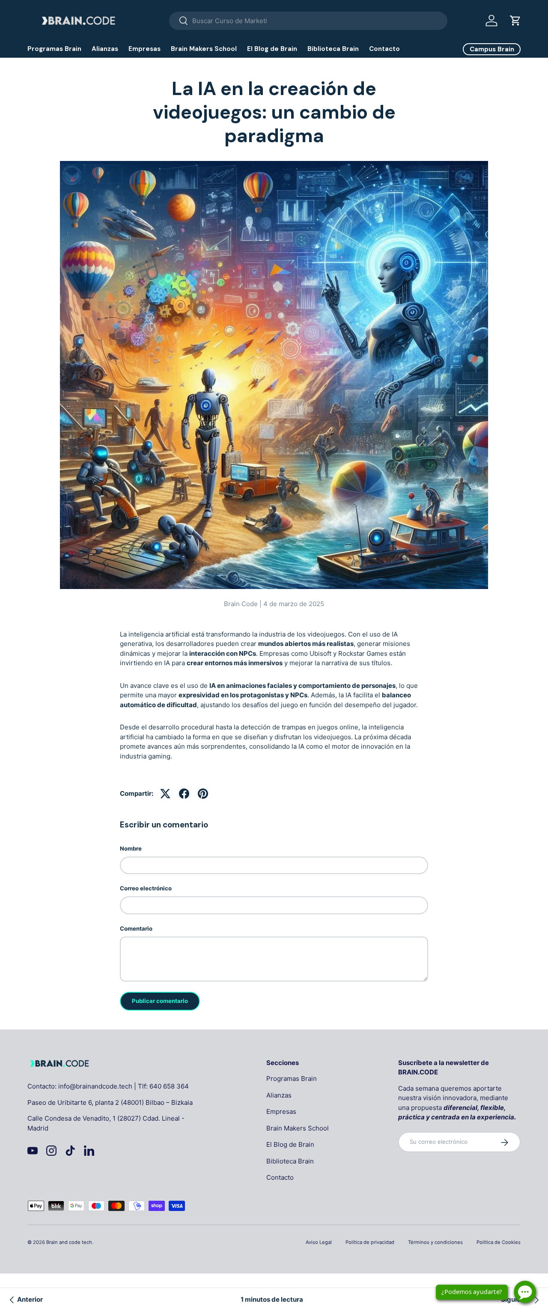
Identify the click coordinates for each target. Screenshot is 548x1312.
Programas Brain (54, 49)
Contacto (384, 49)
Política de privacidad (369, 1242)
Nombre (131, 848)
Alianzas (105, 49)
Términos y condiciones (435, 1242)
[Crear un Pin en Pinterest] (203, 793)
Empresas (144, 49)
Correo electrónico (146, 888)
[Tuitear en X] (165, 793)
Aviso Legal (319, 1242)
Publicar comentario (160, 1000)
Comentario (136, 928)
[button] (515, 20)
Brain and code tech (69, 1242)
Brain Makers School (204, 49)
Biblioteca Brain (333, 49)
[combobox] (308, 21)
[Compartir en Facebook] (184, 793)
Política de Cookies (499, 1242)
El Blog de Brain (272, 49)
